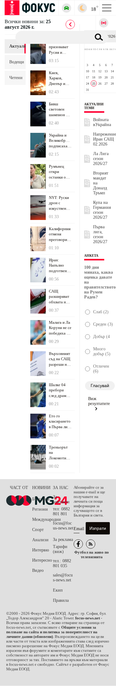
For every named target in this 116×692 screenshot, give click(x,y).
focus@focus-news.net (63, 525)
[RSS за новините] (90, 544)
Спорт (38, 529)
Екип (58, 590)
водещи (15, 62)
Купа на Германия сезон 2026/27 (102, 210)
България (40, 499)
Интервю (40, 550)
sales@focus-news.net (63, 577)
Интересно (42, 560)
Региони (40, 509)
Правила (61, 600)
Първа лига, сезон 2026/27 (100, 234)
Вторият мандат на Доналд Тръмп (100, 183)
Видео (38, 570)
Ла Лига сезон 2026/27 (101, 158)
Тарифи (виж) (60, 549)
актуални (15, 46)
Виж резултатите (99, 401)
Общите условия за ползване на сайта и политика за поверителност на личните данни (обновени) (51, 632)
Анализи (40, 540)
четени (15, 77)
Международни (42, 519)
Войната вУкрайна (102, 122)
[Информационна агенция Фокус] (78, 544)
